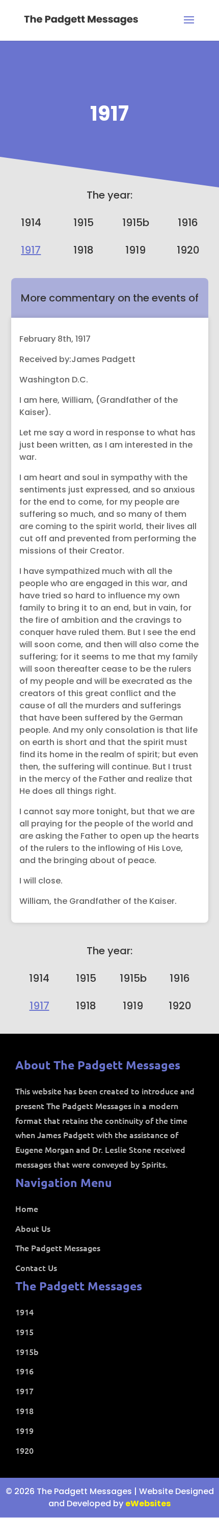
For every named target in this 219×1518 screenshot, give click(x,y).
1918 (83, 250)
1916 (188, 222)
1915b (135, 222)
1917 (109, 113)
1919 (135, 250)
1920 (188, 250)
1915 (83, 222)
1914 (31, 222)
